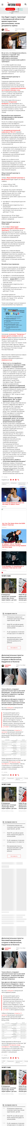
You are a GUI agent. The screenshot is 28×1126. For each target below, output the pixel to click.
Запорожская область (5, 483)
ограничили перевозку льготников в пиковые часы (14, 89)
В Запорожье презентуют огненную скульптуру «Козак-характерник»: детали (9, 597)
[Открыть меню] (2, 4)
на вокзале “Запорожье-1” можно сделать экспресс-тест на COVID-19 (14, 335)
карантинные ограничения (22, 483)
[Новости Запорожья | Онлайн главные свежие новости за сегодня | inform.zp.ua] (14, 4)
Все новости (14, 647)
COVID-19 (4, 778)
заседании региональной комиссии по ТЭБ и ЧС (11, 131)
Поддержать (10, 9)
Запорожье (13, 483)
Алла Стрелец (7, 29)
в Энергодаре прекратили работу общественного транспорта (13, 228)
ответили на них (7, 360)
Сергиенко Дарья (8, 665)
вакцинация (11, 778)
